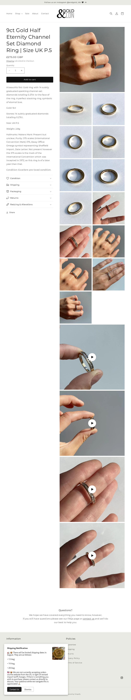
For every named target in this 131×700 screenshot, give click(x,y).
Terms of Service (74, 663)
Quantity (10, 65)
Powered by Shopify (73, 694)
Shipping (10, 61)
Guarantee (71, 644)
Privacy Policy (73, 658)
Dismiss (27, 689)
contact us (88, 618)
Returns (70, 654)
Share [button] (12, 212)
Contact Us (14, 689)
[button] (19, 13)
